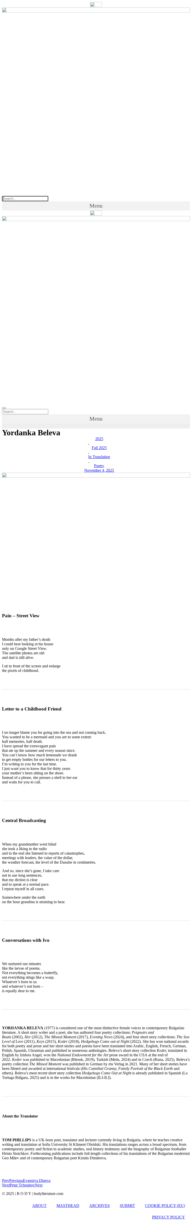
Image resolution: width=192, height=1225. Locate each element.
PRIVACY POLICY (168, 1217)
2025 (99, 439)
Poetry (99, 466)
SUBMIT (127, 1205)
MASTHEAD (67, 1205)
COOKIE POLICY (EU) (165, 1205)
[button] (96, 206)
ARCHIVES (99, 1205)
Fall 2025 (99, 448)
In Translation (99, 457)
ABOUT (39, 1205)
